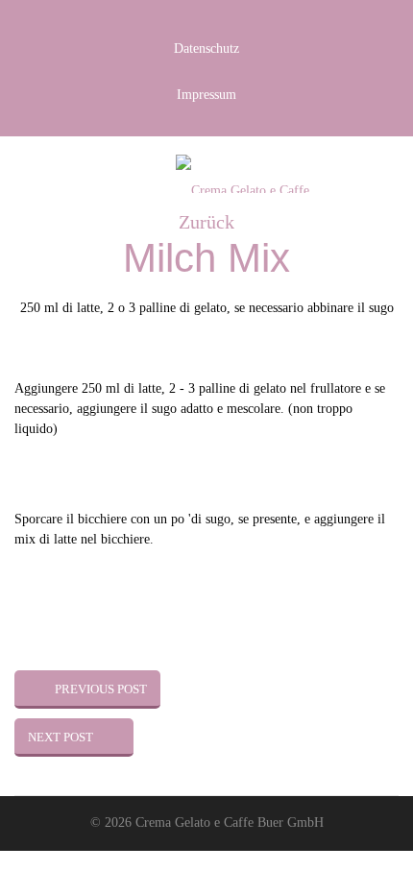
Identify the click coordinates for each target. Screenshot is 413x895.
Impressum (206, 94)
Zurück (206, 221)
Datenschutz (206, 48)
